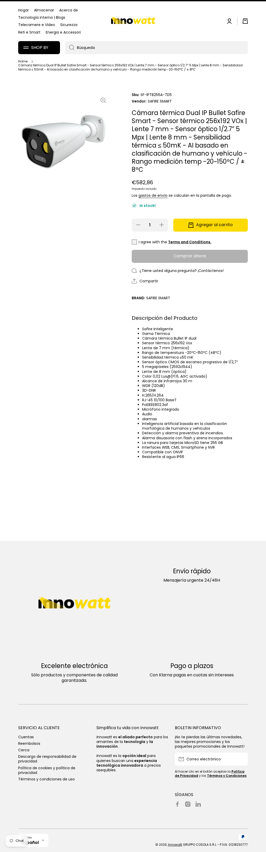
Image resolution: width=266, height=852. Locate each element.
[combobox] (156, 47)
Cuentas (26, 736)
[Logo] (133, 21)
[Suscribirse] (241, 759)
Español (30, 842)
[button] (245, 21)
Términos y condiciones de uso (46, 779)
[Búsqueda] (69, 47)
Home (23, 61)
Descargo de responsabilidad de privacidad (47, 759)
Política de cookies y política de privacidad (46, 770)
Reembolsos (29, 743)
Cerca (23, 749)
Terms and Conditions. (189, 242)
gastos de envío (153, 195)
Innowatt (175, 844)
